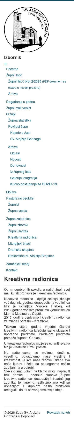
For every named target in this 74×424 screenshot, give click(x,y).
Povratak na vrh (58, 412)
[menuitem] (12, 68)
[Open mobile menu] (5, 63)
